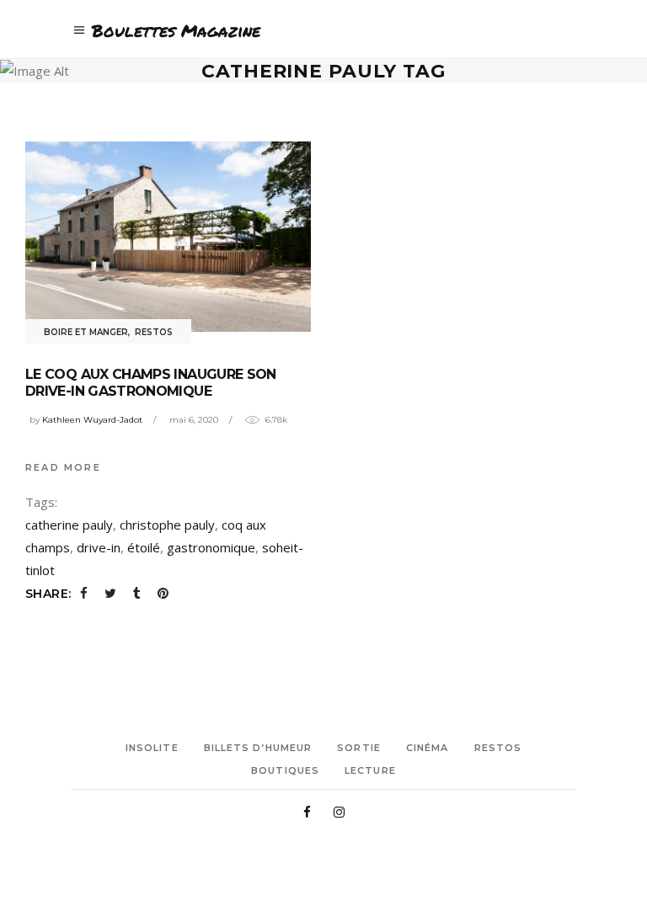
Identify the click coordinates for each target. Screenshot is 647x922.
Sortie (359, 748)
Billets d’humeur (258, 748)
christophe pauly (167, 524)
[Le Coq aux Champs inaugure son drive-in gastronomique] (168, 236)
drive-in (98, 547)
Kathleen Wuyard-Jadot (92, 419)
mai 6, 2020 (193, 419)
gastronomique (211, 547)
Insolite (152, 748)
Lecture (370, 770)
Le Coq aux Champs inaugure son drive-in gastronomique (150, 382)
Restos (154, 332)
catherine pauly (69, 524)
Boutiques (285, 770)
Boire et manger (86, 332)
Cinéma (427, 748)
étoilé (143, 547)
